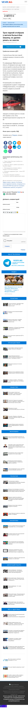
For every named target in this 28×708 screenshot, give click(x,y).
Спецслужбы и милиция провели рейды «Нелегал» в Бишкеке (15, 348)
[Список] (15, 212)
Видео (17, 7)
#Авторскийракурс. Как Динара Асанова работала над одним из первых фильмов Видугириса (15, 571)
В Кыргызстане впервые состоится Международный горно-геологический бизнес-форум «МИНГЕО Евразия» (16, 490)
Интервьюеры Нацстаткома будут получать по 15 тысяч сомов (15, 453)
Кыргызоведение (7, 9)
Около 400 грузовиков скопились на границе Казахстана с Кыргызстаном (16, 437)
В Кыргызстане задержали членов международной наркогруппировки (16, 372)
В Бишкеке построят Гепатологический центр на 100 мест (16, 409)
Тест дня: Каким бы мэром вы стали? (16, 667)
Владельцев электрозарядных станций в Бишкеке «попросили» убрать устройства (15, 462)
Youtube (9, 16)
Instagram (11, 16)
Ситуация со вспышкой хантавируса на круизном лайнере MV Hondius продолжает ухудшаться (16, 631)
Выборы (5, 7)
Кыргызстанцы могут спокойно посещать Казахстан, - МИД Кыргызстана (15, 320)
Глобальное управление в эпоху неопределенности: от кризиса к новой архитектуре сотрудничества (16, 550)
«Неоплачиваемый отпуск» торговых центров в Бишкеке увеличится (16, 469)
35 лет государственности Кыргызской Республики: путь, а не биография (16, 526)
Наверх (23, 249)
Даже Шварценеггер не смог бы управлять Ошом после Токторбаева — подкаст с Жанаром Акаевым (13, 289)
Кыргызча (5, 11)
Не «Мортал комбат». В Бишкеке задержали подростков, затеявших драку (16, 381)
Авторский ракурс (11, 7)
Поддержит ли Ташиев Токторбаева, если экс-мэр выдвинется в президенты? (16, 328)
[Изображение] (11, 212)
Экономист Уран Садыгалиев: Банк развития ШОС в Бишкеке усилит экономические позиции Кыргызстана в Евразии (16, 446)
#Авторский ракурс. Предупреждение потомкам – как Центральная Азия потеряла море (16, 595)
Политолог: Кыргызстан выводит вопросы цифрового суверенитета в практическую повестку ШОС (16, 401)
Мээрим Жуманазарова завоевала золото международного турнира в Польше (16, 425)
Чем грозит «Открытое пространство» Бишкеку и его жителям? (16, 558)
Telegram (13, 16)
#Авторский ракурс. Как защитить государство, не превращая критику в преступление (16, 603)
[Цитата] (13, 212)
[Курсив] (6, 212)
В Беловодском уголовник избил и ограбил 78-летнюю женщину (12, 168)
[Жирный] (4, 212)
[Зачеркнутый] (9, 212)
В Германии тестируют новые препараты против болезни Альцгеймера (14, 639)
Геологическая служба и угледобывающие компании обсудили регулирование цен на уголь (16, 482)
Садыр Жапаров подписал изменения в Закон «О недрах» (16, 514)
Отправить (7, 246)
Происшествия (11, 22)
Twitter (5, 16)
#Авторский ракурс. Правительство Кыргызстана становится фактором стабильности (16, 579)
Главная (4, 22)
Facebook (7, 16)
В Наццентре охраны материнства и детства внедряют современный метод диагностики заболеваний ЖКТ (16, 647)
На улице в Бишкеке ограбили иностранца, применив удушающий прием (14, 175)
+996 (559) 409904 (10, 194)
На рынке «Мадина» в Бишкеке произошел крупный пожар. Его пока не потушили (16, 417)
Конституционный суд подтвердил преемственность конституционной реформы (16, 543)
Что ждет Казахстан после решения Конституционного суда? (16, 534)
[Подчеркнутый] (7, 212)
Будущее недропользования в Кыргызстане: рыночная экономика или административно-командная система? (16, 499)
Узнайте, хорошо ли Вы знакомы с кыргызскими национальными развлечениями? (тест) (15, 676)
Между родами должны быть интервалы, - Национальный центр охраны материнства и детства (16, 623)
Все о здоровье (15, 9)
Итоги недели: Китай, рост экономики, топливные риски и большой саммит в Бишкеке (15, 393)
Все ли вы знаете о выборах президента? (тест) (14, 660)
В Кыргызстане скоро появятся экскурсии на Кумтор (15, 506)
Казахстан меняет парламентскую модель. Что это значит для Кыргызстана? (15, 304)
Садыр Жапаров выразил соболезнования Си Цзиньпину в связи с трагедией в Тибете (15, 357)
